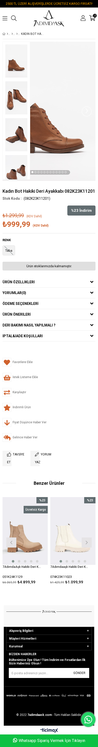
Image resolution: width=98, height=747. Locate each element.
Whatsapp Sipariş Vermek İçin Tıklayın (52, 740)
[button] (32, 172)
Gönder (79, 673)
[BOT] (17, 34)
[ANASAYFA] (7, 34)
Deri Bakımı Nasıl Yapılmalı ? (29, 325)
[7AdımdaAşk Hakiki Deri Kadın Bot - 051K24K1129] (25, 531)
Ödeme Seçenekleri (20, 304)
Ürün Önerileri (17, 314)
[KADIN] (12, 34)
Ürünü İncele (34, 541)
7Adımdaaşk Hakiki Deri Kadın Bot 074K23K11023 (69, 567)
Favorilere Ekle (25, 541)
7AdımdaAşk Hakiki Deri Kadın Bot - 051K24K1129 (22, 567)
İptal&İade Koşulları (23, 336)
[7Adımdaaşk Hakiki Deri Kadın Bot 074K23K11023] (72, 531)
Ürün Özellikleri (19, 282)
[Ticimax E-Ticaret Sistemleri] (49, 730)
